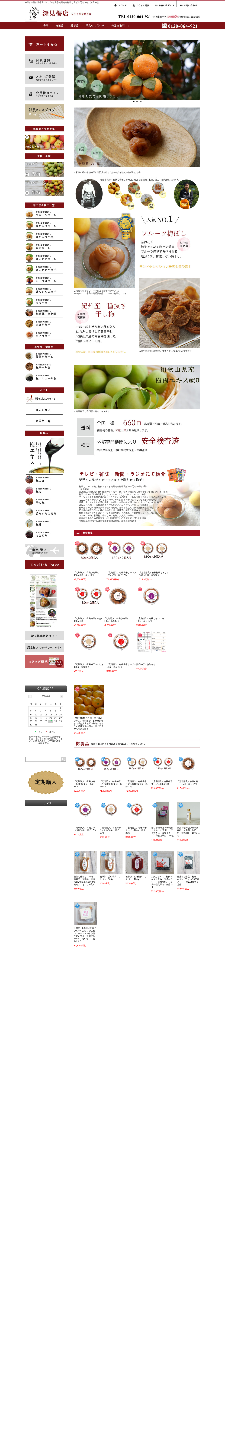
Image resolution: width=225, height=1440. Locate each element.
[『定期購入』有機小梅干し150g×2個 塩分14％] (89, 558)
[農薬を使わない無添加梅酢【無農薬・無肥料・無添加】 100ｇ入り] (188, 822)
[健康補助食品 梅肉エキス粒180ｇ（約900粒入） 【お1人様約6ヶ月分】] (188, 871)
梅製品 (59, 25)
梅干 (46, 25)
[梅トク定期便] (46, 796)
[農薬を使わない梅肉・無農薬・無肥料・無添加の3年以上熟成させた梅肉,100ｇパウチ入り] (85, 871)
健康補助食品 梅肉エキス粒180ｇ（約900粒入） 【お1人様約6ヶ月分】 (188, 880)
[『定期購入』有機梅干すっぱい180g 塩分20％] (121, 650)
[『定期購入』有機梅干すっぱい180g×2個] (89, 604)
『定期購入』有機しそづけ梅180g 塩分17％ (150, 619)
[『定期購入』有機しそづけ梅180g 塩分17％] (151, 604)
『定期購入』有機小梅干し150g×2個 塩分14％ (86, 573)
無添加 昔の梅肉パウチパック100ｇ (110, 877)
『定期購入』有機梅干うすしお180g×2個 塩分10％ (154, 573)
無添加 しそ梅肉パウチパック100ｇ (136, 877)
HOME (122, 4)
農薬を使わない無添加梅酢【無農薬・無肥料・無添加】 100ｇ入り (188, 831)
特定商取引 (118, 25)
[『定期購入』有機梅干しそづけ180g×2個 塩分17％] (121, 558)
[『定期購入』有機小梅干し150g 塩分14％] (119, 604)
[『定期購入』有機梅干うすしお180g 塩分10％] (89, 650)
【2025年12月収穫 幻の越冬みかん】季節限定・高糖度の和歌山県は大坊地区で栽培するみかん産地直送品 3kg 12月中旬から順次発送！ (89, 723)
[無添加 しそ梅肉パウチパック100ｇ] (137, 871)
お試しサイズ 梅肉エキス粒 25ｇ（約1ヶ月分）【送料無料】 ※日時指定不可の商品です (161, 881)
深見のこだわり (95, 25)
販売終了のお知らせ (145, 664)
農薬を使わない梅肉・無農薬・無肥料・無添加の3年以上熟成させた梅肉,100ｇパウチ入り (85, 880)
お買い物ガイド (165, 4)
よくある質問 (141, 4)
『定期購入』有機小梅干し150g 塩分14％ (116, 619)
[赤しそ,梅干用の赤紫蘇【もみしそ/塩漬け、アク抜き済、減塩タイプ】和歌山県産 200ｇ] (162, 822)
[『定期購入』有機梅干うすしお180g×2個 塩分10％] (154, 558)
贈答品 (74, 25)
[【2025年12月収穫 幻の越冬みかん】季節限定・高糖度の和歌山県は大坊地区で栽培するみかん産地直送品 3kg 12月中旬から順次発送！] (89, 713)
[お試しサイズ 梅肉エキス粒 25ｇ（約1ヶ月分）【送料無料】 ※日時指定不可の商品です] (162, 871)
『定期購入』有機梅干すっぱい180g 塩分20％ (121, 665)
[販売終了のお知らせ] (151, 650)
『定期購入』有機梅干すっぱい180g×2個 (161, 782)
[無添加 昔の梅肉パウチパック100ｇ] (111, 871)
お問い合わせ (188, 4)
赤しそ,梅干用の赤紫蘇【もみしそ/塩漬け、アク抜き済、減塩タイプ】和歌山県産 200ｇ (162, 831)
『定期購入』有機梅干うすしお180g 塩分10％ (88, 665)
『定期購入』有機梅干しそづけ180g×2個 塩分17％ (121, 573)
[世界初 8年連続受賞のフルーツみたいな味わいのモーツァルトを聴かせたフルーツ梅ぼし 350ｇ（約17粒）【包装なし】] (85, 923)
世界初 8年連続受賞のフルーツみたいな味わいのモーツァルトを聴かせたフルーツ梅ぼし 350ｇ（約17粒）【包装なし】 (85, 935)
